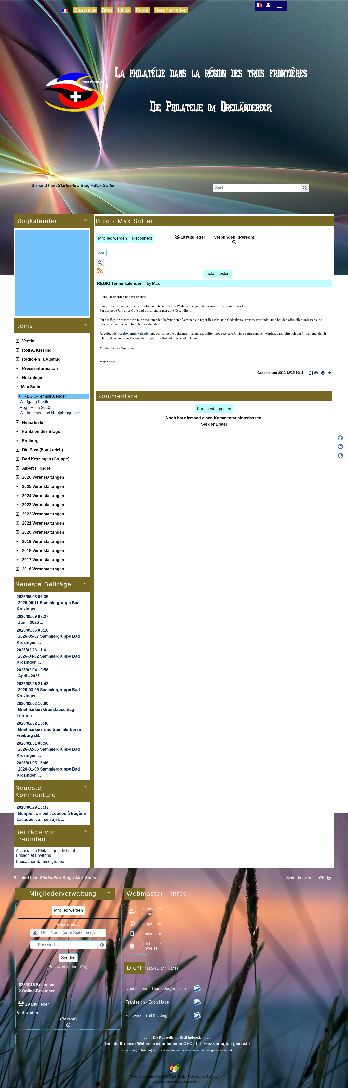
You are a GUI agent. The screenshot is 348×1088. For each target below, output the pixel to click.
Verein (27, 341)
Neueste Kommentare (51, 791)
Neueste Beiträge (51, 584)
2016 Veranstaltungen (42, 569)
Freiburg (29, 441)
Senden (68, 957)
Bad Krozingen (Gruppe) (44, 459)
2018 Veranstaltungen (42, 550)
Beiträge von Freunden (51, 836)
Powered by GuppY (143, 1076)
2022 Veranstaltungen (42, 514)
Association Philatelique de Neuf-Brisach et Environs (46, 853)
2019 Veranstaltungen (42, 541)
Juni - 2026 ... (30, 622)
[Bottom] (340, 455)
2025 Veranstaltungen (42, 486)
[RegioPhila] (174, 103)
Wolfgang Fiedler (35, 402)
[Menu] (279, 6)
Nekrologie (31, 377)
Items (51, 325)
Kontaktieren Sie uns (153, 911)
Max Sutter (30, 387)
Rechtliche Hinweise (151, 945)
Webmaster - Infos (136, 893)
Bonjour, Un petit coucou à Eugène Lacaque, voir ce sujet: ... (51, 816)
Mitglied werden (112, 238)
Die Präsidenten (136, 967)
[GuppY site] (174, 1073)
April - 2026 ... (31, 676)
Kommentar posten (214, 409)
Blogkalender (51, 220)
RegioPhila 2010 (35, 407)
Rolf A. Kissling (36, 350)
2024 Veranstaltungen (42, 496)
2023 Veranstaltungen (42, 505)
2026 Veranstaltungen (42, 477)
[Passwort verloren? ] (68, 967)
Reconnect (142, 238)
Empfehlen (151, 923)
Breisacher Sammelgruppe (40, 861)
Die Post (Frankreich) (41, 450)
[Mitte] (340, 446)
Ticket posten (218, 273)
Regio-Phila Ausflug (40, 359)
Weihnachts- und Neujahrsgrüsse (50, 413)
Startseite (67, 185)
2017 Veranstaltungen (42, 560)
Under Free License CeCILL (198, 1076)
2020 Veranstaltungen (42, 532)
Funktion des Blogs (40, 431)
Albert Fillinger (35, 468)
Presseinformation (39, 368)
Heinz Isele (31, 422)
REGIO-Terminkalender (45, 396)
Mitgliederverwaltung (70, 893)
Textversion (151, 934)
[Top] (340, 437)
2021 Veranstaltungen (42, 523)
